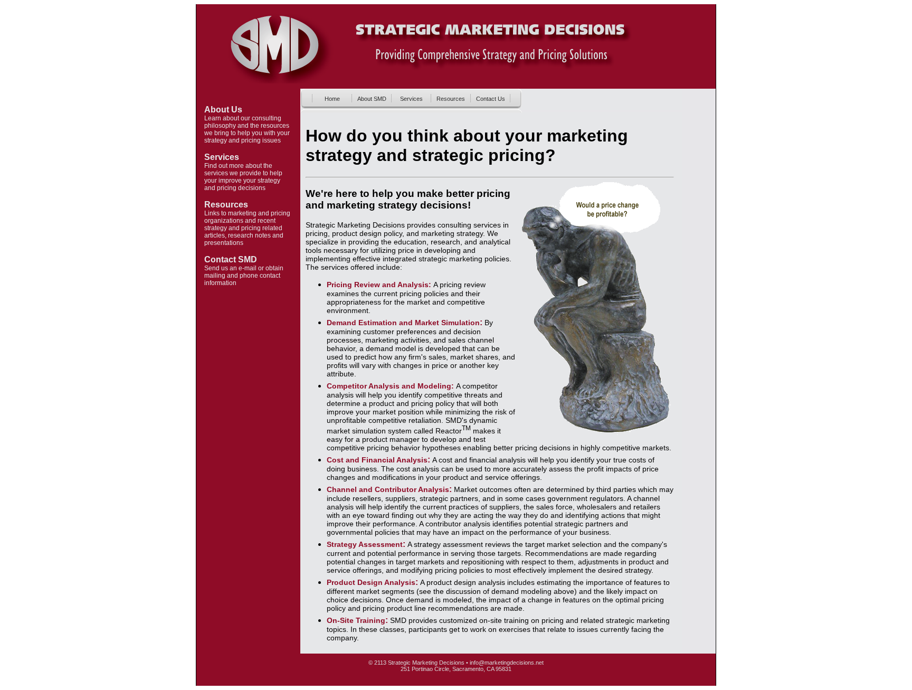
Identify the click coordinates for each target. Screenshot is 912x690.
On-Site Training (356, 620)
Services (221, 157)
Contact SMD (230, 259)
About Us (223, 109)
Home (332, 99)
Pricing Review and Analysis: (379, 284)
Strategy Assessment (365, 544)
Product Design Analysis (371, 582)
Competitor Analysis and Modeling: (391, 386)
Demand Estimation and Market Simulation (403, 322)
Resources (226, 204)
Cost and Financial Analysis (377, 460)
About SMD (371, 99)
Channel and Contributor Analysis (388, 489)
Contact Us (490, 99)
